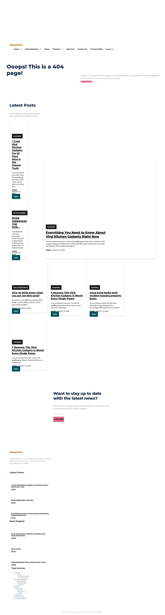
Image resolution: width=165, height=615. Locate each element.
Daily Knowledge (20, 287)
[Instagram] (14, 468)
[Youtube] (17, 468)
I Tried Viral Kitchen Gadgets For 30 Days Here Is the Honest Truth (29, 486)
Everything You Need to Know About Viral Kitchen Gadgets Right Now (30, 514)
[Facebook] (10, 468)
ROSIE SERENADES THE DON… (22, 500)
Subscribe (58, 419)
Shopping (17, 136)
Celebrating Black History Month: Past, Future (28, 562)
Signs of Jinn (16, 549)
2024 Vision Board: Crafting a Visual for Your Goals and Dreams (28, 534)
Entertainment (19, 213)
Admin (14, 190)
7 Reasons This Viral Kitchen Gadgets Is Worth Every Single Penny (67, 295)
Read (16, 196)
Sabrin (13, 538)
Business (94, 287)
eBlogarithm (16, 452)
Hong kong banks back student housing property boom (105, 295)
